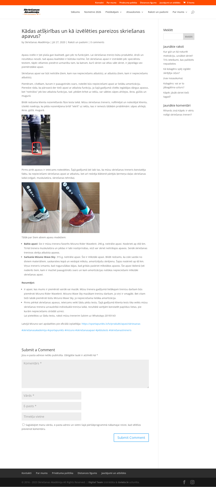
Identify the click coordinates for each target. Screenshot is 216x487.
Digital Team (95, 482)
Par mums (111, 3)
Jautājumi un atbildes (170, 3)
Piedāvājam (112, 12)
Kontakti (99, 3)
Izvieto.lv (123, 482)
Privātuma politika (128, 3)
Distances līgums (148, 3)
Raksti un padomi (158, 12)
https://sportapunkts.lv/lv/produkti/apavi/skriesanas (111, 323)
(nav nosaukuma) (173, 78)
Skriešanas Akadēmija (37, 42)
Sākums (75, 12)
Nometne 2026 (92, 12)
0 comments (97, 42)
